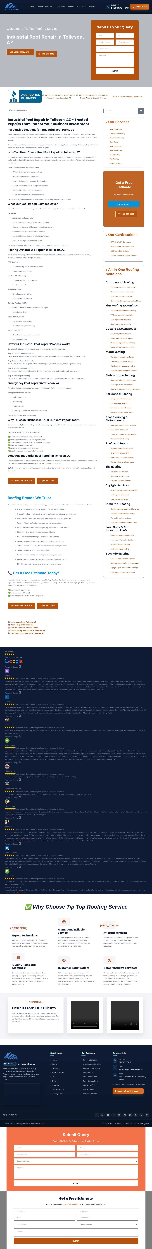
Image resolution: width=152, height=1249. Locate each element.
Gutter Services (90, 1093)
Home (33, 6)
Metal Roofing (89, 1085)
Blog (84, 6)
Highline (145, 1123)
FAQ (77, 6)
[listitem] (97, 1115)
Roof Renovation (90, 1081)
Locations (61, 6)
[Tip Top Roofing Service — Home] (11, 6)
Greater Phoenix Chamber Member (124, 256)
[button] (49, 7)
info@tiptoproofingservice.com (131, 1068)
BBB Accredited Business (120, 251)
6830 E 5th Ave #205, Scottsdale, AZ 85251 (134, 1077)
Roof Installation (90, 1060)
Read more (21, 893)
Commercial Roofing (92, 1064)
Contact (70, 6)
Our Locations (58, 1089)
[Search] (141, 111)
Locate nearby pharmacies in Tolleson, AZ (27, 630)
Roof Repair (88, 1072)
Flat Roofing (88, 1089)
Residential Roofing (91, 1068)
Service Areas (58, 1072)
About (40, 6)
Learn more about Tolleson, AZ (23, 622)
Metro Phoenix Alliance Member (122, 246)
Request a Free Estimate (126, 1091)
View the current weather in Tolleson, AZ (27, 633)
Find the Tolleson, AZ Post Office (24, 628)
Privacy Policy (57, 1093)
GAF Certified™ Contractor (121, 242)
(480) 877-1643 (125, 1060)
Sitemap (55, 1085)
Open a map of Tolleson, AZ (21, 625)
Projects (91, 6)
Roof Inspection (90, 1077)
